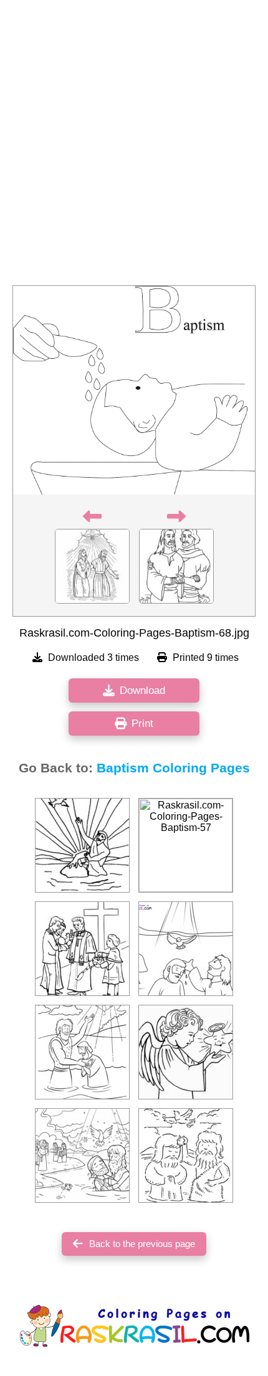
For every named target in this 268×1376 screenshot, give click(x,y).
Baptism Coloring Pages (173, 768)
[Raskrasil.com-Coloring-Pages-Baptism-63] (185, 1155)
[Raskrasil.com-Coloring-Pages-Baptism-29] (82, 1155)
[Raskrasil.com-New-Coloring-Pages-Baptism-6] (185, 948)
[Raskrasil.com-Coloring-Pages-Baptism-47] (185, 1052)
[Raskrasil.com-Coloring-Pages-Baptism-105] (82, 845)
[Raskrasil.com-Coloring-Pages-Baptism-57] (185, 845)
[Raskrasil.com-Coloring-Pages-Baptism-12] (82, 948)
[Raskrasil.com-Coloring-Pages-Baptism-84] (82, 1052)
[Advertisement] (134, 146)
